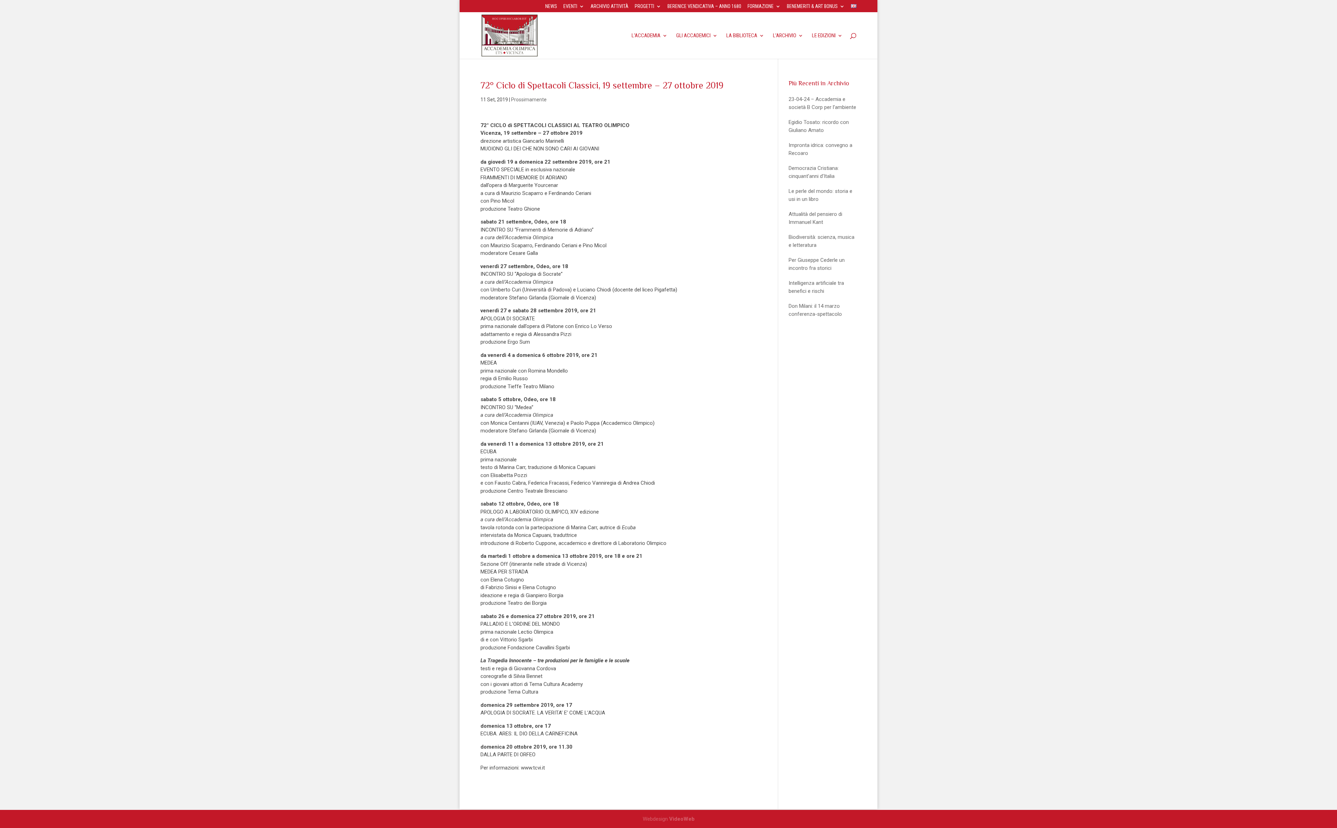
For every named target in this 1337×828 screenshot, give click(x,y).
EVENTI (570, 6)
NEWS (551, 6)
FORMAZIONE (761, 6)
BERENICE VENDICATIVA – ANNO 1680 (704, 6)
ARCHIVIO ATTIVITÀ (609, 6)
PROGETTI (644, 6)
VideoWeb (682, 819)
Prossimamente (529, 99)
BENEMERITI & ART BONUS (812, 6)
